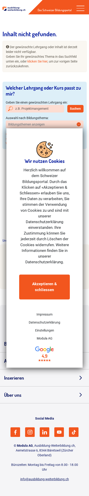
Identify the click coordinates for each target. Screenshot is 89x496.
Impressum (44, 314)
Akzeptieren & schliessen (44, 287)
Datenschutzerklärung (44, 322)
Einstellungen (44, 330)
